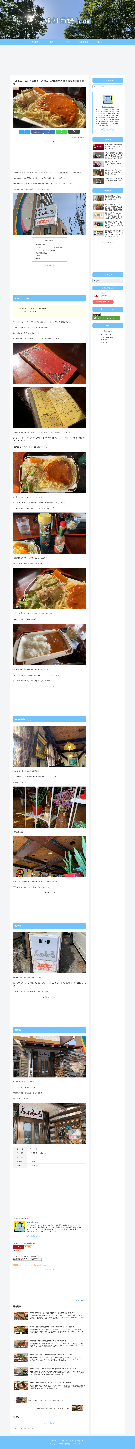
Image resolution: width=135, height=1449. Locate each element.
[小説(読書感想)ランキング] (37, 1259)
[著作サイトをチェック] (27, 1236)
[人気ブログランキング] (17, 1259)
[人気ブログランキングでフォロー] (106, 318)
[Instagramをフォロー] (33, 1236)
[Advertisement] (67, 59)
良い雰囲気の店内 (41, 253)
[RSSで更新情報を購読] (39, 1236)
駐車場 (38, 256)
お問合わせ (79, 1441)
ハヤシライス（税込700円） (47, 250)
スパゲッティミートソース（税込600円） (51, 247)
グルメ (16, 1265)
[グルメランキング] (26, 1259)
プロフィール (56, 1441)
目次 (46, 240)
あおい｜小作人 (32, 1222)
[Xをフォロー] (30, 1236)
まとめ (38, 258)
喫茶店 (44, 1265)
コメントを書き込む (49, 1423)
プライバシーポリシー (68, 1441)
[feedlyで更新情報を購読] (36, 1236)
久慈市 (38, 1265)
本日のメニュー (40, 244)
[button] (74, 132)
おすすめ (23, 1265)
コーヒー (31, 1265)
